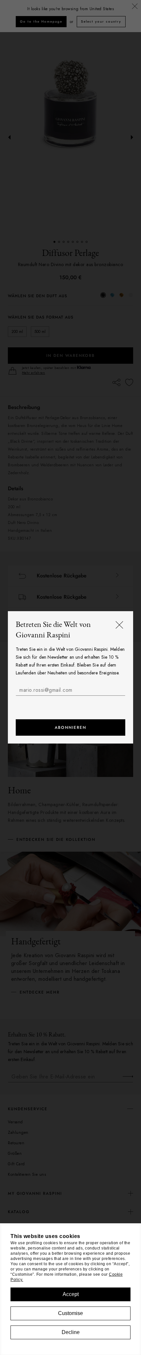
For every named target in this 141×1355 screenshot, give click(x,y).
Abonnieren (70, 728)
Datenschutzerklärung (61, 703)
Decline (71, 1332)
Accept (71, 1294)
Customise (70, 1313)
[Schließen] (119, 625)
